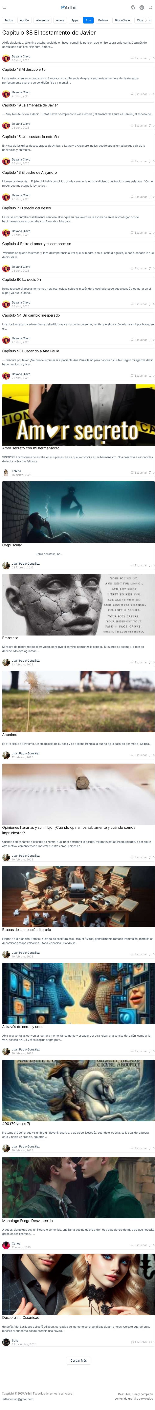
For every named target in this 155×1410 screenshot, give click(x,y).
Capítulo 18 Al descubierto (24, 69)
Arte (88, 20)
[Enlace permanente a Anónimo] (78, 702)
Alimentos (42, 20)
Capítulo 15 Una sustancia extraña (30, 137)
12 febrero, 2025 (22, 757)
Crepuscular (12, 545)
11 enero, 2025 (21, 1247)
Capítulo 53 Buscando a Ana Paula (31, 351)
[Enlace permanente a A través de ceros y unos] (78, 993)
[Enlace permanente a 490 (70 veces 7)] (78, 1090)
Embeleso (10, 638)
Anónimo (9, 735)
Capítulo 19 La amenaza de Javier (30, 105)
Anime (60, 20)
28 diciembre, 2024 (24, 1344)
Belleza (103, 20)
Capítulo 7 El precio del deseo (26, 208)
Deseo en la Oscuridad (21, 1317)
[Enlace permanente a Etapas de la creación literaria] (78, 896)
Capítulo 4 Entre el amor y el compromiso (37, 244)
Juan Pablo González (26, 563)
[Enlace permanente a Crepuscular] (78, 512)
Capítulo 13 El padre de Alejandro (29, 172)
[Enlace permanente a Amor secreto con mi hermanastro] (78, 415)
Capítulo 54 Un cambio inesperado (31, 315)
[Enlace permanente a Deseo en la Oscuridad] (78, 1284)
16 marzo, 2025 (21, 474)
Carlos (16, 1243)
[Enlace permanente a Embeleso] (78, 605)
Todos (9, 20)
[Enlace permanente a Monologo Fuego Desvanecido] (78, 1187)
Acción (24, 20)
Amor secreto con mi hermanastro (31, 448)
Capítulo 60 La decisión (22, 279)
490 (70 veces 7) (16, 1124)
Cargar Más (78, 1360)
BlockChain (122, 20)
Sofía (15, 1340)
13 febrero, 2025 (22, 664)
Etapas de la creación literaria (26, 930)
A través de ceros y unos (22, 1027)
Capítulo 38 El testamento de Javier (49, 32)
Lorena (16, 471)
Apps (74, 20)
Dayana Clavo (21, 56)
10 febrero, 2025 (22, 859)
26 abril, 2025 (20, 60)
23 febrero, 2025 (23, 567)
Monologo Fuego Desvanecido (27, 1221)
